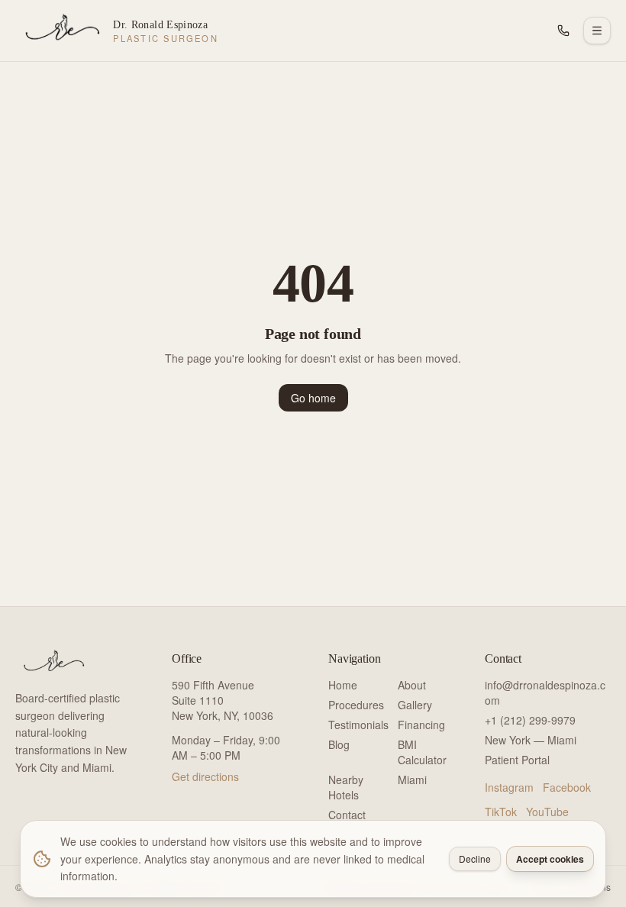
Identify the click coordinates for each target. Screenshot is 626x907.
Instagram (509, 787)
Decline (475, 858)
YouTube (547, 811)
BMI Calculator (422, 752)
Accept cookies (550, 859)
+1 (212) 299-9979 (530, 720)
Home (342, 684)
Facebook (567, 787)
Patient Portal (517, 759)
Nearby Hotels (345, 787)
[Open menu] (597, 30)
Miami (412, 779)
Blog (339, 744)
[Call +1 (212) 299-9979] (563, 30)
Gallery (415, 704)
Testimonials (358, 724)
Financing (421, 724)
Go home (313, 397)
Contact (347, 814)
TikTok (501, 811)
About (412, 684)
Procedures (356, 704)
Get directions (205, 776)
